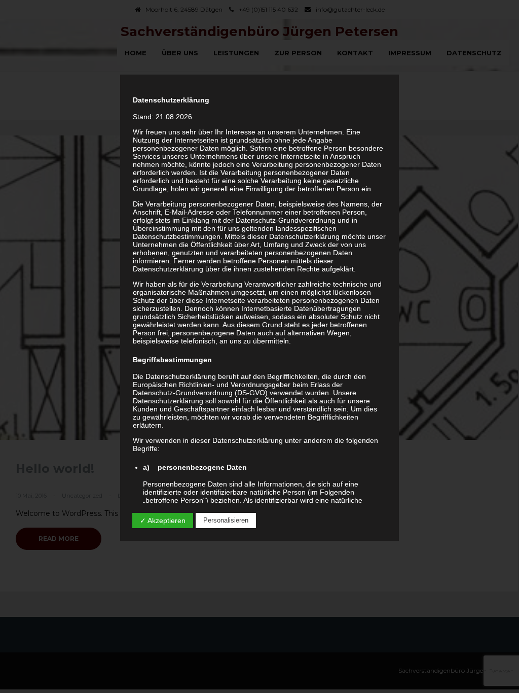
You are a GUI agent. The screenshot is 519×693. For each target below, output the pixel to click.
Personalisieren (225, 520)
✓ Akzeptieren (163, 520)
